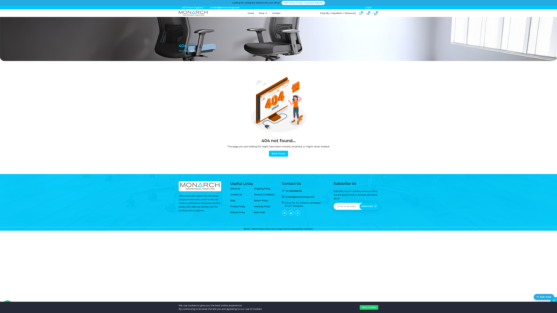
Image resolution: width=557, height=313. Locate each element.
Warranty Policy (262, 206)
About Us (235, 188)
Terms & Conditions (264, 194)
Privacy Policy (237, 206)
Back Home (278, 153)
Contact (276, 13)
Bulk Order (259, 212)
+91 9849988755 (293, 191)
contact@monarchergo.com (224, 7)
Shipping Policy (262, 188)
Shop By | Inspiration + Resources (338, 13)
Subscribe (367, 206)
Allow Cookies (369, 307)
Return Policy (261, 200)
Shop (262, 13)
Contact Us (236, 194)
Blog (232, 200)
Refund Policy (237, 212)
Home (251, 13)
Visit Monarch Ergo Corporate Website (303, 3)
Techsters (308, 229)
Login (368, 7)
